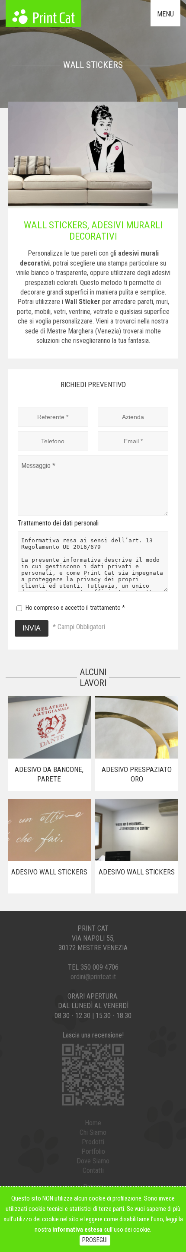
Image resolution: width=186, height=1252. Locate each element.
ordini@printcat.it (93, 977)
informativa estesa (77, 1229)
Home (93, 1123)
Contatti (93, 1170)
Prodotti (93, 1142)
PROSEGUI (95, 1240)
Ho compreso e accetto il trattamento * (75, 608)
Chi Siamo (93, 1132)
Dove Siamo (93, 1161)
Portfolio (93, 1151)
